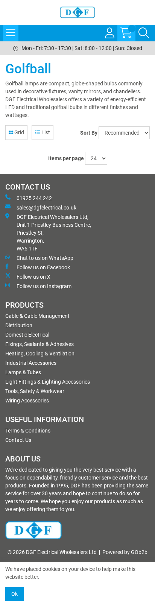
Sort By (88, 133)
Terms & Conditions (27, 431)
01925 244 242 (34, 198)
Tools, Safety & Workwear (34, 391)
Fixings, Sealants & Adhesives (39, 344)
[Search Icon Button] (143, 33)
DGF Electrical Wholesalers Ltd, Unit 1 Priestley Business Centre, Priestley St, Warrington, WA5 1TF (54, 233)
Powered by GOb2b (124, 552)
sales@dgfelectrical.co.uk (46, 208)
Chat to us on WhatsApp (45, 258)
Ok (14, 594)
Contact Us (18, 440)
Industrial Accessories (30, 363)
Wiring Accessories (27, 401)
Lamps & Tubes (23, 372)
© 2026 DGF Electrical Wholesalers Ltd (52, 552)
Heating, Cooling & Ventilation (39, 354)
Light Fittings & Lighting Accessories (47, 382)
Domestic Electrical (27, 335)
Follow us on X (33, 277)
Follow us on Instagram (44, 286)
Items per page (66, 158)
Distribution (18, 325)
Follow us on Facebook (43, 267)
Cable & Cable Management (37, 316)
